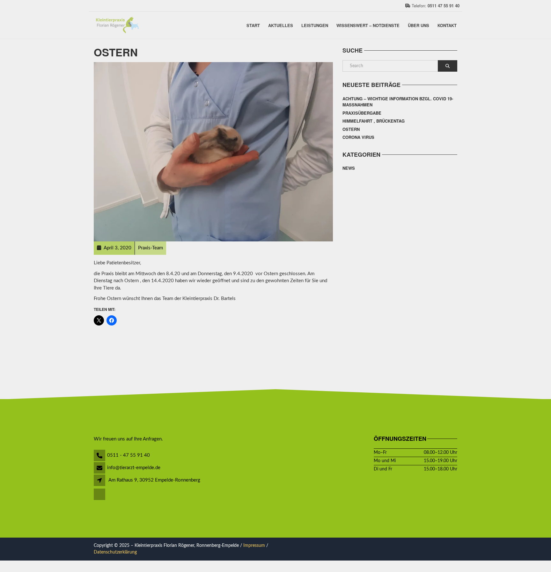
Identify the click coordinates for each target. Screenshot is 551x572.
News (348, 168)
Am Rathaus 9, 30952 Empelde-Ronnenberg (154, 480)
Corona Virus (358, 137)
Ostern (351, 129)
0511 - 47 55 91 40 (128, 455)
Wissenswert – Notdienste (368, 25)
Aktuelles (280, 25)
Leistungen (314, 25)
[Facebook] (100, 494)
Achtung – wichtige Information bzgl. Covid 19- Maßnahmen (397, 102)
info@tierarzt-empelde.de (133, 467)
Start (253, 25)
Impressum (254, 545)
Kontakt (447, 25)
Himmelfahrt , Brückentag (373, 121)
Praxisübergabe (361, 113)
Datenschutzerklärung (115, 552)
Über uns (418, 25)
